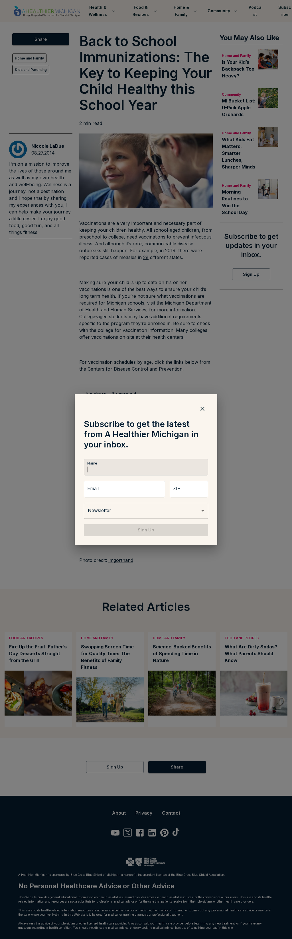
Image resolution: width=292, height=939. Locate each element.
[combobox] (146, 511)
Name (92, 463)
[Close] (202, 408)
